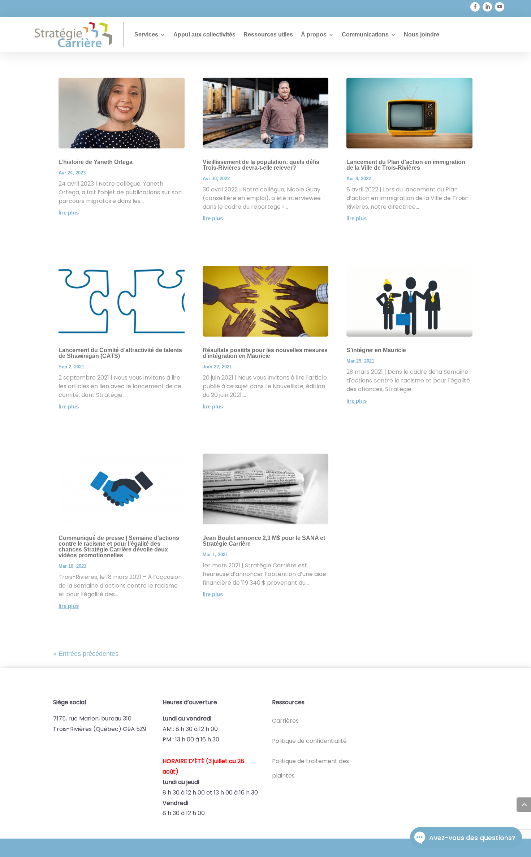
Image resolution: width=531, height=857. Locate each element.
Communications (365, 34)
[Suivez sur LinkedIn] (487, 7)
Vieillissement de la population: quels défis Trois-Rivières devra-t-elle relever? (261, 165)
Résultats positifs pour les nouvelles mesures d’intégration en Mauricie (265, 353)
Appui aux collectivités (204, 34)
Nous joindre (421, 34)
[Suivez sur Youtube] (499, 7)
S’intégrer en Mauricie (376, 350)
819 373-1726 (154, 9)
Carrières (285, 721)
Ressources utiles (268, 34)
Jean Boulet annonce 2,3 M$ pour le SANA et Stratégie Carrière (264, 541)
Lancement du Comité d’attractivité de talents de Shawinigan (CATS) (120, 353)
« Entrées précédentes (85, 653)
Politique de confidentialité (309, 741)
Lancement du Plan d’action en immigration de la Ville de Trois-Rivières (405, 165)
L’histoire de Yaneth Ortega (96, 162)
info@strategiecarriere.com (74, 9)
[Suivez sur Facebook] (475, 7)
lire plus (69, 212)
